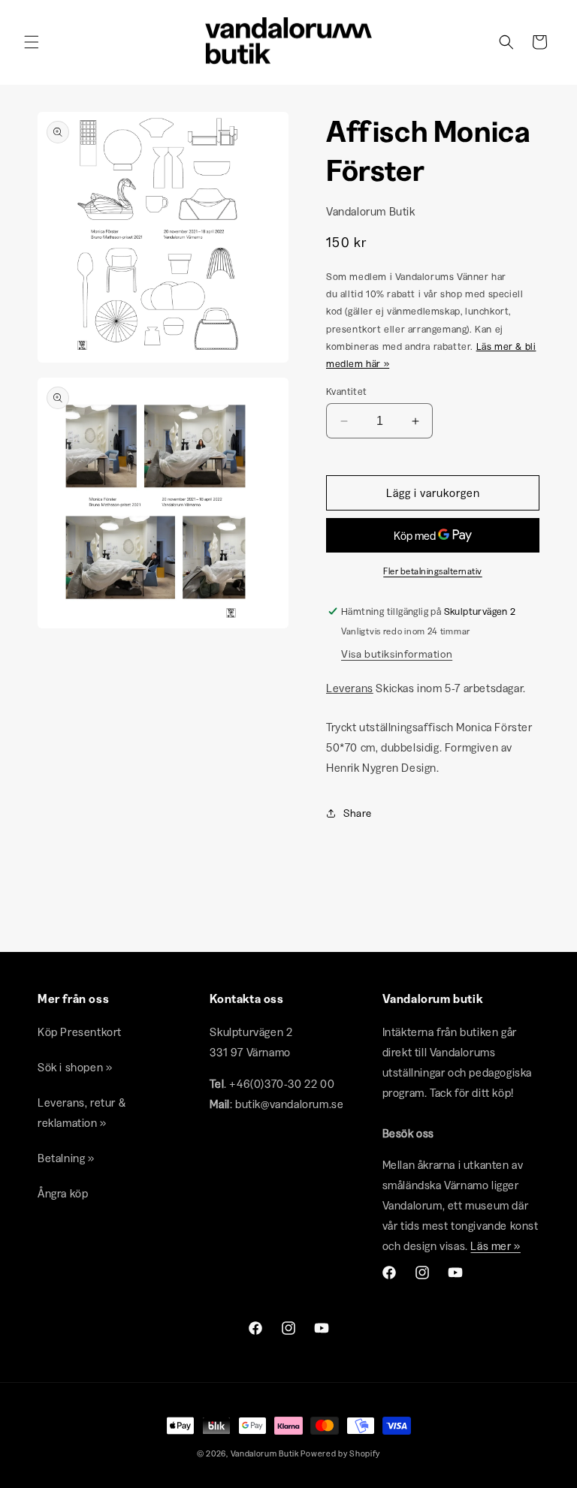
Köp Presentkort (80, 1032)
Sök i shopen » (75, 1067)
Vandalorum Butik (265, 1453)
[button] (31, 42)
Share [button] (357, 813)
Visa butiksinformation (396, 654)
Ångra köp (63, 1193)
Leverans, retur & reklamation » (81, 1112)
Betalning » (66, 1158)
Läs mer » (495, 1246)
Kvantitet (346, 391)
